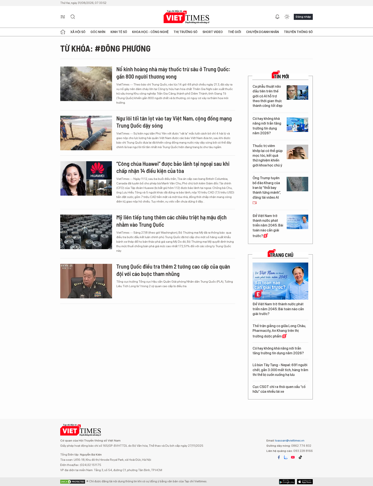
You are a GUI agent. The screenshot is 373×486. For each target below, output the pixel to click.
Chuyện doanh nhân (262, 32)
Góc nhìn (97, 32)
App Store (287, 481)
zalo (286, 457)
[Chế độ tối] (286, 16)
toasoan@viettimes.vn (289, 440)
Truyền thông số (298, 32)
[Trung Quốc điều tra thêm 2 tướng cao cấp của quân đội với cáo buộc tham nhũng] (86, 281)
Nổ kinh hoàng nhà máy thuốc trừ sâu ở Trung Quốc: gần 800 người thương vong (173, 73)
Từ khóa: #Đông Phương (105, 48)
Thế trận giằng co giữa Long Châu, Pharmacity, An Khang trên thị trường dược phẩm (279, 331)
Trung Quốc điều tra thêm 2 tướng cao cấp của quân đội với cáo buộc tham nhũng (173, 270)
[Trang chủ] (62, 32)
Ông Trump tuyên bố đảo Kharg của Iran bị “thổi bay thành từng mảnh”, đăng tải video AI (267, 187)
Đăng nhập (303, 16)
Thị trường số (186, 32)
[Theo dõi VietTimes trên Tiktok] (300, 457)
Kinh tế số (119, 32)
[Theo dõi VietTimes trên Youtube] (293, 457)
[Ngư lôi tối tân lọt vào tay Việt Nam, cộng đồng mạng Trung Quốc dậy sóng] (86, 133)
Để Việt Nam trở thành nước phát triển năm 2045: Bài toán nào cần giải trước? (268, 226)
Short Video (212, 32)
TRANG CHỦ (281, 255)
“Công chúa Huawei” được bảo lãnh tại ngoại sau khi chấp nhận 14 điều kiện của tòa (172, 167)
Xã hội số (77, 32)
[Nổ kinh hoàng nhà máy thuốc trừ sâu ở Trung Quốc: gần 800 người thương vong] (86, 83)
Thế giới (234, 32)
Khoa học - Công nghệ (150, 32)
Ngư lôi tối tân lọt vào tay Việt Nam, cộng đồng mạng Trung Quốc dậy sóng (174, 122)
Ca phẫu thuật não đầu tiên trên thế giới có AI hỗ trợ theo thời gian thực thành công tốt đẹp (267, 96)
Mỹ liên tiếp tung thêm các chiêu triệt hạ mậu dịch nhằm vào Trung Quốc (171, 221)
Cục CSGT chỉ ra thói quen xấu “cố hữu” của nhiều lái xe (279, 389)
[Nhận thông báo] (277, 16)
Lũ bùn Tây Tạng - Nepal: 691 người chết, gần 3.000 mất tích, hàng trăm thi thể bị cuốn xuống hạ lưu (280, 370)
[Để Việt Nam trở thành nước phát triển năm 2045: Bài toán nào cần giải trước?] (297, 222)
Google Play (305, 481)
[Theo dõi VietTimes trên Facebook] (279, 457)
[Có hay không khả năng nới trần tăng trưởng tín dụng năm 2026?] (297, 124)
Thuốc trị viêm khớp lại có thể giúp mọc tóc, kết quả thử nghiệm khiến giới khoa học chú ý (268, 155)
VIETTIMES (186, 17)
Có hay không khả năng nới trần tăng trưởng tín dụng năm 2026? (267, 126)
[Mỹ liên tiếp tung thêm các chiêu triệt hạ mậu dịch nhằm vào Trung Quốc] (86, 232)
